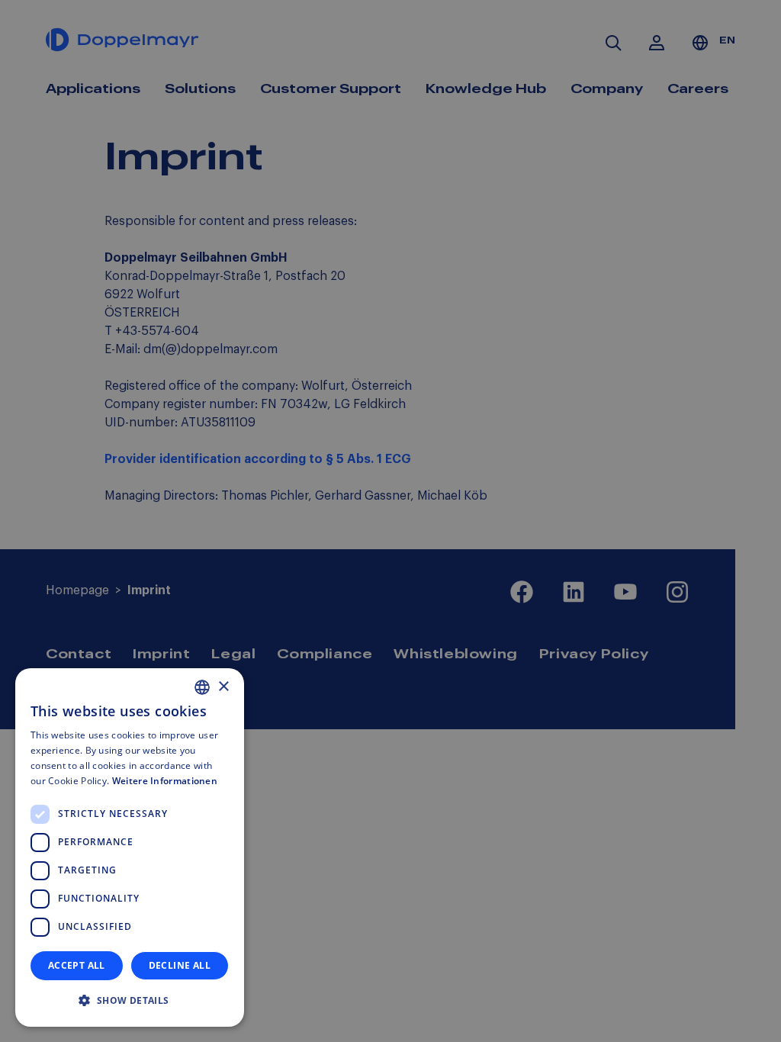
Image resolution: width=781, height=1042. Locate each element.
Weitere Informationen (164, 780)
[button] (130, 1000)
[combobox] (202, 687)
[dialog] (129, 847)
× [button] (223, 687)
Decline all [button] (180, 965)
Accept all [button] (76, 965)
